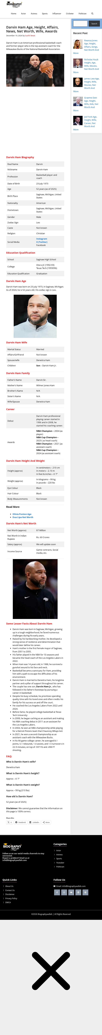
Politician (82, 13)
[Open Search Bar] (92, 13)
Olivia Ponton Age (22, 514)
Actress (34, 13)
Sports (45, 13)
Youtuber (60, 862)
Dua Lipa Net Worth (23, 517)
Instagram (41, 238)
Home (13, 13)
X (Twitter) (41, 242)
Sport (58, 858)
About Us (9, 886)
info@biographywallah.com (74, 886)
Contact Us (10, 890)
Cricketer (70, 13)
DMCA (8, 902)
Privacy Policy (11, 898)
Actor (23, 13)
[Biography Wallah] (14, 4)
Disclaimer (9, 894)
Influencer (56, 13)
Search (94, 23)
